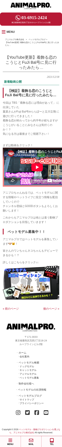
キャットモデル (28, 370)
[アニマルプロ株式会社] (31, 10)
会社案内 (24, 356)
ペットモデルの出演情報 (32, 389)
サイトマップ (27, 399)
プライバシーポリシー (32, 403)
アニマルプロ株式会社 (14, 39)
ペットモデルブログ (37, 39)
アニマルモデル (28, 373)
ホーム (22, 352)
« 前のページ (11, 308)
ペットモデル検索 (29, 362)
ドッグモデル (27, 366)
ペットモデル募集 (29, 377)
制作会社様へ (26, 383)
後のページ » (51, 308)
